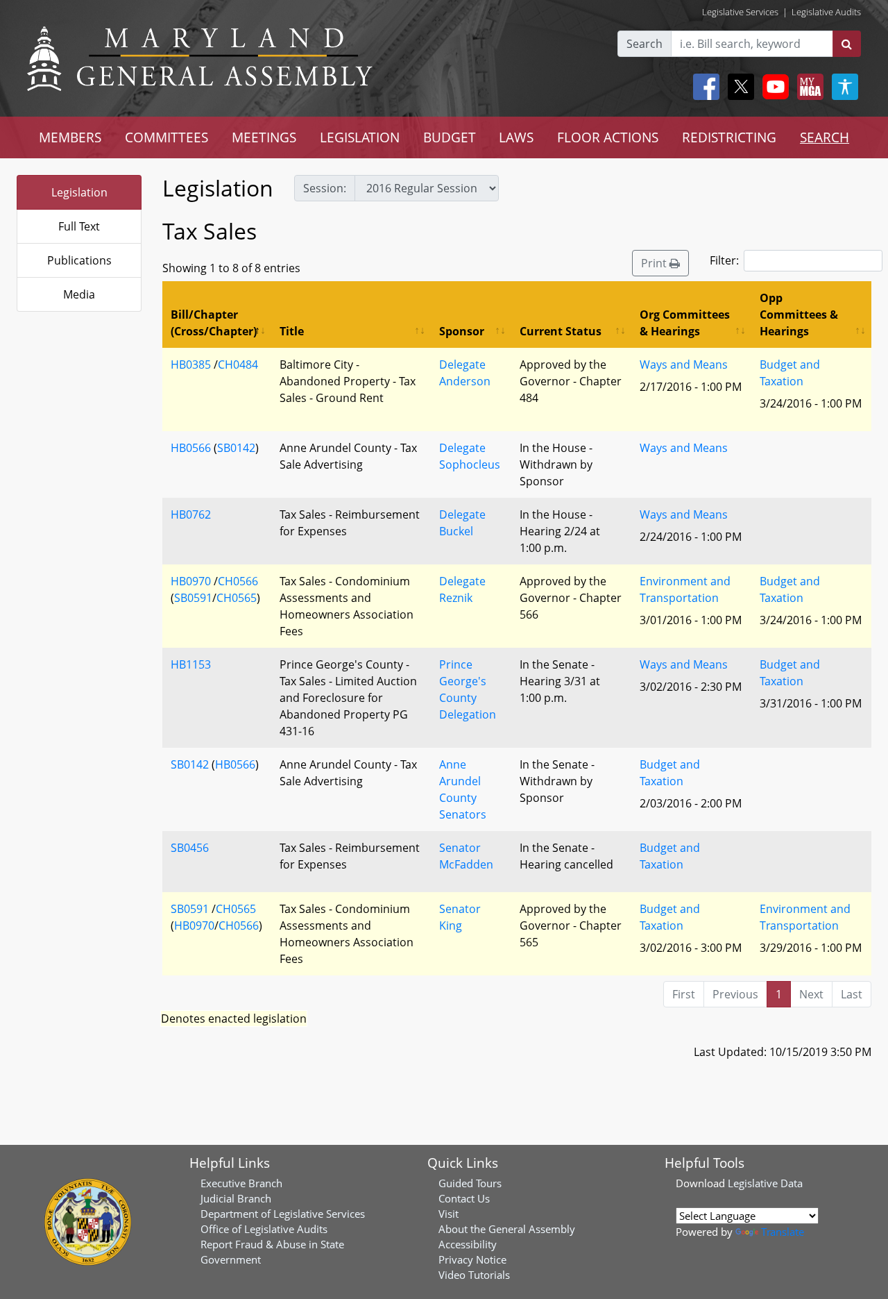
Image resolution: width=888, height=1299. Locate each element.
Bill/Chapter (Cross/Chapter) (214, 323)
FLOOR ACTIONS (607, 137)
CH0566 (238, 581)
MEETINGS (264, 137)
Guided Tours (470, 1183)
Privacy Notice (472, 1259)
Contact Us (464, 1198)
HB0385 (191, 364)
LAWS (516, 137)
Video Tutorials (474, 1275)
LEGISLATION (360, 137)
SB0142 (236, 447)
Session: (324, 188)
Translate (782, 1232)
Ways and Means (684, 364)
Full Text (79, 226)
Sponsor (461, 331)
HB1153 (191, 664)
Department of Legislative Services (282, 1214)
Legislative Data (765, 1183)
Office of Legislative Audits (263, 1229)
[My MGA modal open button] (807, 87)
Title (292, 331)
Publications (79, 260)
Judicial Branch (235, 1198)
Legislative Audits (826, 12)
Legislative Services (740, 12)
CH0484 (238, 364)
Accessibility (467, 1244)
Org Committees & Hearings (685, 323)
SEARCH (824, 137)
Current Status (560, 331)
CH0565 (236, 597)
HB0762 (191, 514)
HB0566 (191, 447)
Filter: (724, 260)
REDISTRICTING (729, 137)
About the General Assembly (506, 1229)
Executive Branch (241, 1183)
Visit (448, 1214)
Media (79, 294)
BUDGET (449, 137)
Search (644, 43)
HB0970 (191, 581)
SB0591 (193, 597)
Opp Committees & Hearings (799, 314)
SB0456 (190, 847)
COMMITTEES (166, 137)
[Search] (846, 44)
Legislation (79, 192)
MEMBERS (70, 137)
